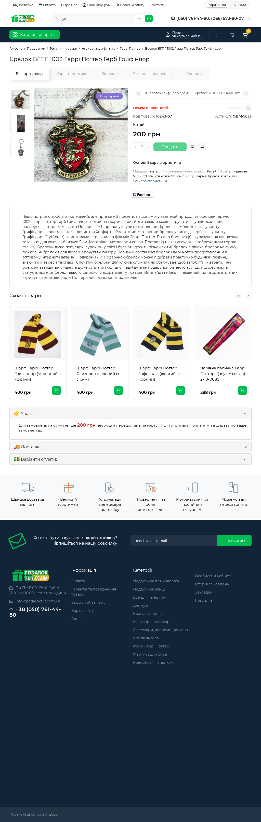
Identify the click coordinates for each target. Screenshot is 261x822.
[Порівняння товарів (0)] (218, 34)
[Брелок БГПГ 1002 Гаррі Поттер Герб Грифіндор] (20, 99)
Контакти (158, 5)
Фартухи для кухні (150, 654)
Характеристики (72, 73)
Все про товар (29, 73)
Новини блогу (131, 5)
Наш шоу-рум (98, 5)
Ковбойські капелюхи (153, 662)
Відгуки (110, 73)
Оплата (49, 5)
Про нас (69, 5)
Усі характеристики (150, 181)
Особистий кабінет (213, 576)
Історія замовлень (212, 584)
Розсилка (204, 600)
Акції (76, 618)
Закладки (204, 592)
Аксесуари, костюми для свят (160, 630)
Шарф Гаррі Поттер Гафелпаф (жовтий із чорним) (159, 374)
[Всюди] (139, 19)
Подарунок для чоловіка (156, 581)
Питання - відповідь (152, 73)
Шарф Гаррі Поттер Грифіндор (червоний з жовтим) (38, 374)
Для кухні (141, 605)
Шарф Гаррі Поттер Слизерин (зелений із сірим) (97, 374)
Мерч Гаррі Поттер (151, 646)
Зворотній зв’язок (88, 602)
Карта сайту (82, 610)
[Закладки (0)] (231, 34)
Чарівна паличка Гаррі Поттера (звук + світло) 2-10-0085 (222, 374)
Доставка (25, 5)
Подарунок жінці (149, 589)
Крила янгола (146, 638)
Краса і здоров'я (148, 613)
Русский (239, 5)
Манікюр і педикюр (151, 621)
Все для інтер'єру (149, 597)
